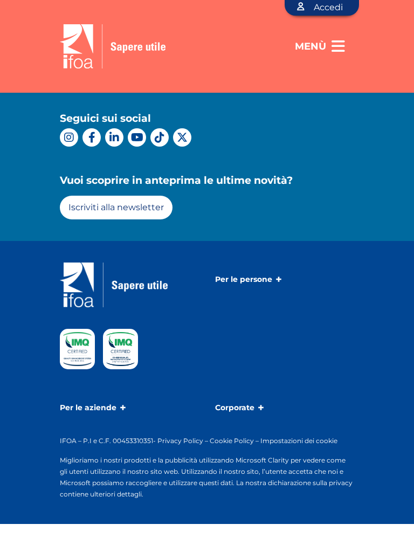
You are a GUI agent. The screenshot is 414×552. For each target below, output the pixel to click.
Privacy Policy (180, 441)
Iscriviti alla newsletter (116, 207)
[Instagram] (69, 137)
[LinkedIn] (114, 137)
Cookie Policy (232, 441)
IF (63, 441)
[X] (182, 137)
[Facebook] (91, 137)
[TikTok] (159, 137)
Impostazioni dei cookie (298, 441)
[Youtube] (137, 137)
